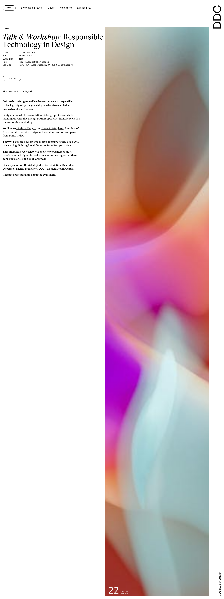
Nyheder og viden (31, 7)
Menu (9, 8)
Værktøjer (66, 7)
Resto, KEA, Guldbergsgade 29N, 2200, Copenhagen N (46, 64)
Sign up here (12, 78)
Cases (51, 7)
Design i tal (84, 7)
